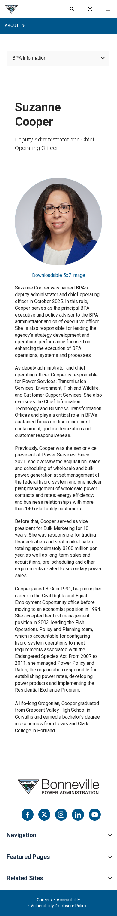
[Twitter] (44, 815)
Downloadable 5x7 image (58, 275)
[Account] (90, 9)
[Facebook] (27, 815)
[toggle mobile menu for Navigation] (110, 835)
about (12, 25)
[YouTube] (94, 815)
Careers (44, 899)
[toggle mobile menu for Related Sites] (110, 878)
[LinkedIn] (78, 815)
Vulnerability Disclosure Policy (58, 905)
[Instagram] (61, 815)
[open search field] (72, 9)
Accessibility (68, 899)
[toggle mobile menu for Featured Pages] (110, 857)
